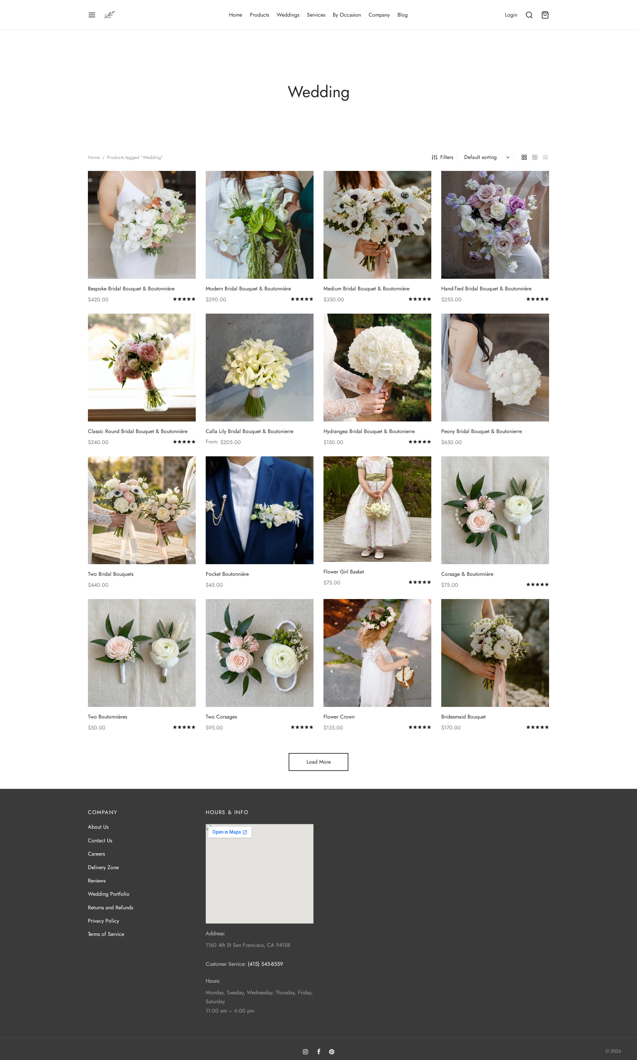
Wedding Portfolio (108, 894)
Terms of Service (106, 934)
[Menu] (92, 15)
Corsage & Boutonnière (467, 574)
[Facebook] (318, 1052)
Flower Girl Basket (343, 571)
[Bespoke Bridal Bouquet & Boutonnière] (142, 225)
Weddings (288, 15)
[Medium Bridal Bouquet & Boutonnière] (377, 225)
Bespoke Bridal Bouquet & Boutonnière (131, 288)
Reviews (97, 880)
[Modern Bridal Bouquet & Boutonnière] (260, 225)
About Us (98, 827)
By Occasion (347, 15)
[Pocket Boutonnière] (260, 510)
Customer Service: (226, 964)
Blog (402, 15)
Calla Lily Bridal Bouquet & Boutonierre (249, 431)
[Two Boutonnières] (142, 653)
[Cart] (545, 15)
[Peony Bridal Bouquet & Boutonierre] (495, 367)
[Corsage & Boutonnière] (495, 510)
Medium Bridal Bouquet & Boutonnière (366, 288)
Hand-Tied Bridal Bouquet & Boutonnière (486, 288)
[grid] (524, 157)
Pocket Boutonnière (227, 574)
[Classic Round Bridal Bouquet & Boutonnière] (142, 367)
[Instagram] (305, 1052)
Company (379, 15)
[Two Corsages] (260, 653)
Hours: (213, 981)
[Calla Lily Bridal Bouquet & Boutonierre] (260, 367)
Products (259, 15)
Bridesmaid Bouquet (463, 716)
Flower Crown (339, 716)
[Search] (529, 15)
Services (316, 15)
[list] (545, 157)
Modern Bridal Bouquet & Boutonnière (248, 288)
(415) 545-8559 (265, 964)
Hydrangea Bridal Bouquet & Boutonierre (369, 431)
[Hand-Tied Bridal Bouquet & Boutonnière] (495, 225)
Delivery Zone (103, 867)
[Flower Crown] (377, 653)
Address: (215, 933)
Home (235, 15)
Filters (446, 157)
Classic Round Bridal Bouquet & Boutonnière (137, 431)
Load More (319, 762)
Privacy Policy (103, 921)
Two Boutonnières (107, 716)
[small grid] (534, 157)
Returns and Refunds (110, 907)
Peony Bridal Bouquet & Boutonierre (481, 431)
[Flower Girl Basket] (377, 509)
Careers (96, 854)
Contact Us (100, 840)
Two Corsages (221, 716)
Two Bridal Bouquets (110, 574)
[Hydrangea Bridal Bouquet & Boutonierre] (377, 367)
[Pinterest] (331, 1052)
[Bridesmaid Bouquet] (495, 653)
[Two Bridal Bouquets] (142, 510)
